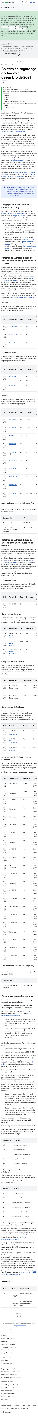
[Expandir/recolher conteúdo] (12, 87)
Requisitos (4, 1341)
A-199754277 (13, 452)
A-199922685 (13, 493)
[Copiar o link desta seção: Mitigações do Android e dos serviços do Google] (23, 208)
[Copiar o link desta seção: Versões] (11, 1282)
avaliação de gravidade (17, 160)
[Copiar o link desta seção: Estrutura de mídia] (18, 353)
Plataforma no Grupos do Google (10, 1371)
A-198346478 (13, 477)
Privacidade (5, 1408)
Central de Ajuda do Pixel (8, 1388)
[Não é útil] (12, 64)
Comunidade (16, 1405)
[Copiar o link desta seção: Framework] (12, 303)
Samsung (17, 1274)
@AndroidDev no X (6, 1363)
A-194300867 (13, 460)
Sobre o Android (6, 1405)
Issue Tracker (5, 1399)
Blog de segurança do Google (9, 1369)
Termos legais (26, 1405)
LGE (34, 1272)
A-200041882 (13, 485)
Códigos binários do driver (8, 1353)
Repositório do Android (7, 1338)
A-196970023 (13, 334)
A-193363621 (12, 385)
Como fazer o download (8, 1344)
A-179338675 (12, 342)
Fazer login (32, 2)
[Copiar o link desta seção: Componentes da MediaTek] (25, 662)
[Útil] (9, 64)
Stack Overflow (5, 1396)
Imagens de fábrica (6, 1350)
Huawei (30, 1272)
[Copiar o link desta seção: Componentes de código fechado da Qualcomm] (12, 760)
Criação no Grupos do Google (9, 1374)
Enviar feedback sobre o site (19, 1408)
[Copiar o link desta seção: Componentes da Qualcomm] (26, 707)
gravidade (16, 280)
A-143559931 (12, 444)
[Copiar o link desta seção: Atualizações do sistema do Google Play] (3, 506)
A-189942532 (13, 427)
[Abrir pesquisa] (22, 2)
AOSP (2, 61)
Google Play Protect (18, 216)
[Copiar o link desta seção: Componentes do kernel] (23, 614)
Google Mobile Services (8, 1393)
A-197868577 (13, 419)
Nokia (10, 1274)
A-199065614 (13, 376)
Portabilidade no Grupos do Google (11, 1377)
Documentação (7, 8)
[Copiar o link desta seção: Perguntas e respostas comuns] (34, 996)
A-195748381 (12, 468)
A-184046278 (13, 436)
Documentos (10, 61)
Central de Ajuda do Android (9, 1385)
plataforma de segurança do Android (13, 214)
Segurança (18, 61)
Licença (34, 1405)
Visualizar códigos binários (8, 1347)
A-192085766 (13, 326)
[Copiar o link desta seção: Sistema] (9, 396)
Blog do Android (6, 1366)
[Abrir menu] (3, 2)
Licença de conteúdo (20, 1325)
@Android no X (5, 1360)
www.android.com (6, 1390)
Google (25, 1272)
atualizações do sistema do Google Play (22, 297)
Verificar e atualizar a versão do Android (14, 131)
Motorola (4, 1274)
